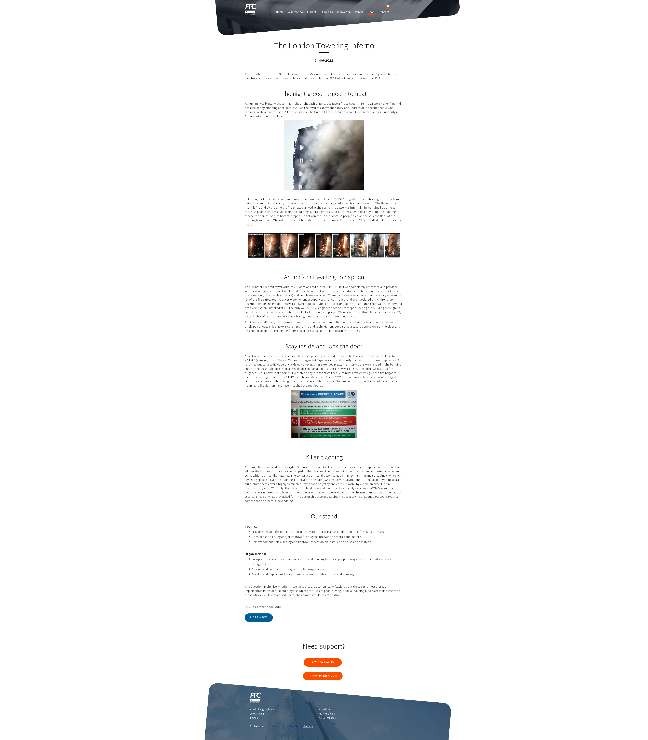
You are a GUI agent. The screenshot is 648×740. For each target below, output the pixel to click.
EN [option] (387, 6)
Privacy (308, 726)
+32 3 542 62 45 (323, 662)
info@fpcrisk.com (322, 676)
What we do (295, 12)
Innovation (344, 12)
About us (327, 12)
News (371, 12)
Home (280, 12)
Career (359, 12)
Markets (312, 12)
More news (259, 617)
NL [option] (381, 6)
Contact (384, 12)
